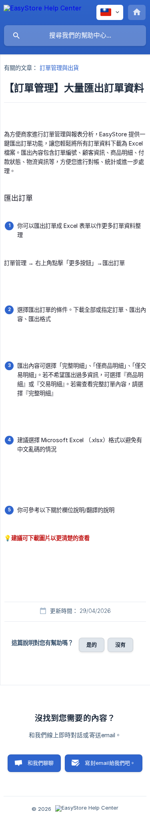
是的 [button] (91, 644)
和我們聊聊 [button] (41, 763)
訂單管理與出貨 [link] (59, 67)
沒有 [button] (120, 644)
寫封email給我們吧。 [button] (110, 763)
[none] (43, 12)
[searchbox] (75, 35)
